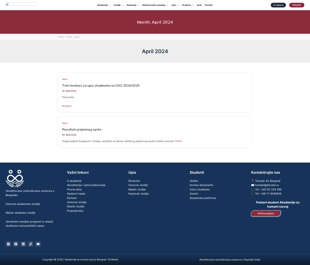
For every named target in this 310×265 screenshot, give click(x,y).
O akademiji (74, 180)
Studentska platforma (203, 198)
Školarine (134, 180)
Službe (194, 180)
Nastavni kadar (76, 193)
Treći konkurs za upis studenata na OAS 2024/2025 (101, 85)
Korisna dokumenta (201, 185)
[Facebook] (16, 244)
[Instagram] (8, 244)
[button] (109, 5)
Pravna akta (74, 189)
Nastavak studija (138, 193)
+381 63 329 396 (271, 189)
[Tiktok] (30, 244)
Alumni (194, 193)
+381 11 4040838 (270, 193)
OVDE (178, 141)
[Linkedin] (23, 244)
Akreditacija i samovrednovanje (86, 185)
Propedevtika (75, 210)
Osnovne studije (77, 202)
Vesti (64, 79)
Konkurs (67, 105)
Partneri (72, 198)
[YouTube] (38, 244)
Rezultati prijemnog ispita (81, 129)
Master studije (75, 206)
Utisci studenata (200, 189)
